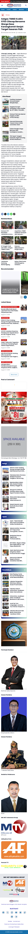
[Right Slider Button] (26, 9)
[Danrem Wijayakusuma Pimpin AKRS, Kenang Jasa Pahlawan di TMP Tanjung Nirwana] (21, 240)
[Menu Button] (2, 5)
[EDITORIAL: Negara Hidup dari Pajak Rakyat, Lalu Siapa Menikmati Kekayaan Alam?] (5, 545)
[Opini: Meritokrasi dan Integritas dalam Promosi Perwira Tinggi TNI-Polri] (5, 552)
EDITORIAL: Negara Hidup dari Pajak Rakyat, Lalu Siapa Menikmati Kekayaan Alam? (17, 544)
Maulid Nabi (5, 318)
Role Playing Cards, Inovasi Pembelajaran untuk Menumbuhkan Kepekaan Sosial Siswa (17, 575)
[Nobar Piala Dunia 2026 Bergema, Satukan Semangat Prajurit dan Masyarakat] (21, 255)
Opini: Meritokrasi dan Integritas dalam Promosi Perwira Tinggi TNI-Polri (17, 551)
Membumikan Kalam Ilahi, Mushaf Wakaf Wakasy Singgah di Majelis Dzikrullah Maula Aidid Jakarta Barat (17, 484)
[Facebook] (2, 214)
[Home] (2, 14)
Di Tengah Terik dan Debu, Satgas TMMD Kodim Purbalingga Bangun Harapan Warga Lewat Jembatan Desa (7, 247)
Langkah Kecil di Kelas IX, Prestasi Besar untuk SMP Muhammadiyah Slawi (10, 290)
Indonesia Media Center (16, 932)
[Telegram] (8, 214)
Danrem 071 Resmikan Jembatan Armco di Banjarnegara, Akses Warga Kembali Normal (6, 232)
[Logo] (14, 901)
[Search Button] (25, 5)
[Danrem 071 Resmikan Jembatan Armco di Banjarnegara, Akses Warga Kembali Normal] (7, 225)
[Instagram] (11, 912)
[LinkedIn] (11, 916)
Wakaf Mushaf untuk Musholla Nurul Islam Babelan (16, 506)
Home (3, 9)
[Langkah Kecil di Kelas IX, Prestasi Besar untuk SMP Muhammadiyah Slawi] (10, 282)
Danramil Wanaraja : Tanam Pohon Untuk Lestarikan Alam (16, 123)
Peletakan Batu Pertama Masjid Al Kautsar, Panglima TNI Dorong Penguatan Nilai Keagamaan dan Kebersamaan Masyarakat (17, 476)
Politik (8, 9)
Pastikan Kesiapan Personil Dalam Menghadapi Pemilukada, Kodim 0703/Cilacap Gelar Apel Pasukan (18, 101)
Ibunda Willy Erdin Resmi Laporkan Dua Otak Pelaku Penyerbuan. (9, 307)
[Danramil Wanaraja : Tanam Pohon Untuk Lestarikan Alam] (5, 124)
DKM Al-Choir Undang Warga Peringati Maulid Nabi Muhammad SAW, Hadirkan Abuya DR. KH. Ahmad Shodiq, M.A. (10, 321)
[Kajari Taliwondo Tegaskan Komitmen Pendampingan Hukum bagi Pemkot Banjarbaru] (24, 342)
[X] (5, 214)
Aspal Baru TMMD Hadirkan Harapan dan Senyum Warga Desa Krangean (20, 232)
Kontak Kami (16, 921)
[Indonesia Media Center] (14, 5)
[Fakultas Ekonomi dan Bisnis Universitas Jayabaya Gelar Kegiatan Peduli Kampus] (5, 613)
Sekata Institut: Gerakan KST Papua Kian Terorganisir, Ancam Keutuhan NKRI (17, 530)
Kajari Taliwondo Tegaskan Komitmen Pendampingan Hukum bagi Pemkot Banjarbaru (10, 344)
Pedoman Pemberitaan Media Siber (14, 924)
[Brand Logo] (8, 883)
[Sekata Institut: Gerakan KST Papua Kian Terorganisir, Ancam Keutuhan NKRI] (5, 531)
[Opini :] (5, 523)
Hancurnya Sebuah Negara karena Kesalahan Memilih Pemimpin (16, 559)
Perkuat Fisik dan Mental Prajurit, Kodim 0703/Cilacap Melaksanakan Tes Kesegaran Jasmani (17, 115)
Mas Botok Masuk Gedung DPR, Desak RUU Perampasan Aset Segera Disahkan (9, 355)
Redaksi (10, 921)
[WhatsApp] (11, 214)
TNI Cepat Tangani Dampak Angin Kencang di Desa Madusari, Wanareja (17, 137)
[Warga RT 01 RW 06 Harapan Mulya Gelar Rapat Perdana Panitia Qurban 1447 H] (5, 492)
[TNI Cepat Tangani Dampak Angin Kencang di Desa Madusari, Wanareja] (5, 138)
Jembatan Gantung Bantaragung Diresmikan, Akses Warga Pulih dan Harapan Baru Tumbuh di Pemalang (7, 263)
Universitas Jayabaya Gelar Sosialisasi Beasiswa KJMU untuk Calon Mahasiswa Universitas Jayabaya (17, 597)
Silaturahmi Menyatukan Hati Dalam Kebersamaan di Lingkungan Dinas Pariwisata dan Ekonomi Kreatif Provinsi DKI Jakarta (17, 498)
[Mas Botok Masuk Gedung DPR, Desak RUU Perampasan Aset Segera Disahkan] (24, 353)
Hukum (15, 9)
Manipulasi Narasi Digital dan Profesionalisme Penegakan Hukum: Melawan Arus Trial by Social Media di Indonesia (17, 537)
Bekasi (4, 329)
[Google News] (20, 912)
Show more (14, 374)
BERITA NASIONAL (7, 351)
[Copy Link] (14, 214)
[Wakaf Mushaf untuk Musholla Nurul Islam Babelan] (5, 507)
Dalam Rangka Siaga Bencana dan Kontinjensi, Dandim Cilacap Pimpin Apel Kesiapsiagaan (16, 130)
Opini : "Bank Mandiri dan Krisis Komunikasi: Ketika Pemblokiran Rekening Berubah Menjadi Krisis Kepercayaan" (17, 522)
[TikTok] (24, 912)
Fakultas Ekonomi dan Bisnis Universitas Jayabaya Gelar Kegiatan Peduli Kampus (17, 612)
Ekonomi (21, 9)
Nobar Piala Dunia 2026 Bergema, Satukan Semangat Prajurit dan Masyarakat (20, 263)
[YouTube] (16, 912)
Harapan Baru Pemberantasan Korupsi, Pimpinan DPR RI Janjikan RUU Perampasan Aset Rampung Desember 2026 (9, 366)
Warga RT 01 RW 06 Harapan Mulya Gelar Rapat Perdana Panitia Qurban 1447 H (17, 491)
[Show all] (25, 463)
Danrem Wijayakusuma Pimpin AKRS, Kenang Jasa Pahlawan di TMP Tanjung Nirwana (20, 247)
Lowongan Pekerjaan (14, 927)
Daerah (4, 340)
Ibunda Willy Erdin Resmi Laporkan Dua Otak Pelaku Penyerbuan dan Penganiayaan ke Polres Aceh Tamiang (9, 310)
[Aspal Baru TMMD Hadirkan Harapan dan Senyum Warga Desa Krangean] (21, 225)
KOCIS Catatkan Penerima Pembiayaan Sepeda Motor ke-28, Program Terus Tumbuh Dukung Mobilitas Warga (10, 332)
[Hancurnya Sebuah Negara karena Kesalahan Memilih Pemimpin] (5, 560)
